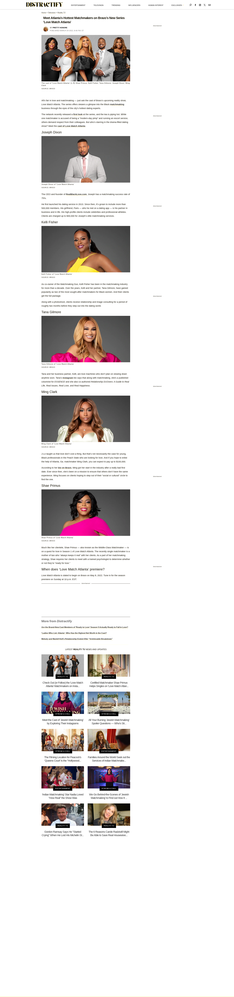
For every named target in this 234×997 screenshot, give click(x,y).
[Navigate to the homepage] (44, 4)
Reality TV (61, 13)
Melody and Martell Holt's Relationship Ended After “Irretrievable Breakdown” (77, 639)
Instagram (68, 378)
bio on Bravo (64, 468)
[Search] (191, 4)
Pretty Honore (60, 28)
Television (98, 5)
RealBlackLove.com (76, 194)
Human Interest (155, 5)
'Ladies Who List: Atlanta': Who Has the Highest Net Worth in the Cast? (74, 633)
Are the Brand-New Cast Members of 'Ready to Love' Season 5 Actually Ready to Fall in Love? (84, 627)
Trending (116, 5)
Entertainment (78, 5)
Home (43, 13)
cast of (71, 126)
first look (78, 114)
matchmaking (117, 104)
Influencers (134, 5)
